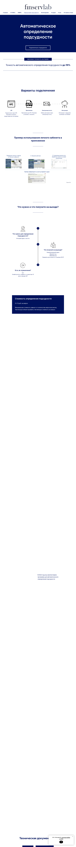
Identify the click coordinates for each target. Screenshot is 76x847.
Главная (5, 12)
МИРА (19, 12)
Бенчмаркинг (45, 12)
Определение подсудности (31, 12)
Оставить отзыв (68, 12)
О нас (59, 12)
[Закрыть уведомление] (72, 836)
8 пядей (53, 12)
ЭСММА (12, 12)
